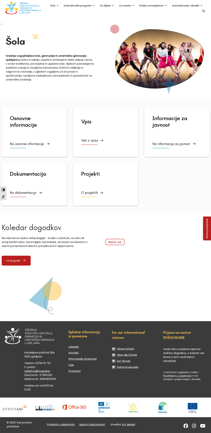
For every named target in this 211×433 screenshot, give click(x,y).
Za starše (125, 5)
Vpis (71, 365)
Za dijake (105, 5)
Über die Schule (127, 355)
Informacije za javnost (82, 359)
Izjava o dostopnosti (92, 424)
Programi (74, 371)
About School (125, 349)
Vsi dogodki (13, 260)
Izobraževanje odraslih (185, 5)
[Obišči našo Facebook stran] (185, 427)
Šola (52, 5)
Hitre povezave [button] (207, 228)
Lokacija (73, 347)
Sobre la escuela (127, 367)
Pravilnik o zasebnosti (61, 424)
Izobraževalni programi (77, 5)
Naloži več (114, 242)
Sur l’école (123, 361)
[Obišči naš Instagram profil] (194, 427)
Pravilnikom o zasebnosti (177, 375)
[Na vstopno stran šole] (23, 8)
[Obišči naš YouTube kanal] (202, 427)
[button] (203, 12)
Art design (128, 424)
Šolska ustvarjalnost (151, 5)
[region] (105, 116)
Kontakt (73, 353)
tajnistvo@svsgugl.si (37, 371)
